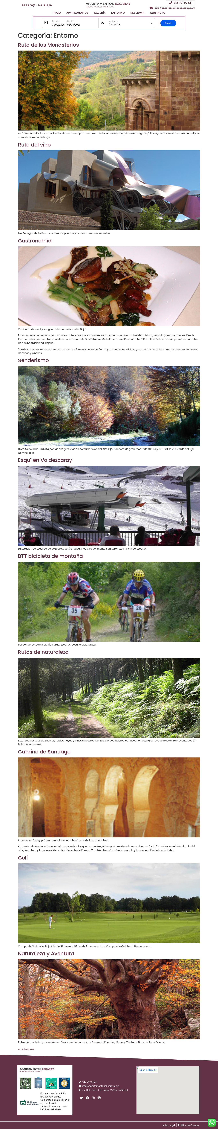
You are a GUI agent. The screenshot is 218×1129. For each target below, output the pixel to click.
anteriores (26, 1049)
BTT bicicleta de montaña (50, 556)
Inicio (57, 12)
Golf (23, 857)
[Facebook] (87, 1098)
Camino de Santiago (44, 751)
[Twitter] (81, 1098)
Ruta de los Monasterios (48, 44)
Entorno (118, 12)
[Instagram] (93, 1098)
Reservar (137, 12)
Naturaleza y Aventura (46, 953)
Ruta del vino (34, 144)
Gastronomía (35, 240)
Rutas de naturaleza (43, 652)
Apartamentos (77, 12)
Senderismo (33, 360)
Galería (100, 12)
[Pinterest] (99, 1098)
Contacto (157, 12)
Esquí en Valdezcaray (45, 460)
